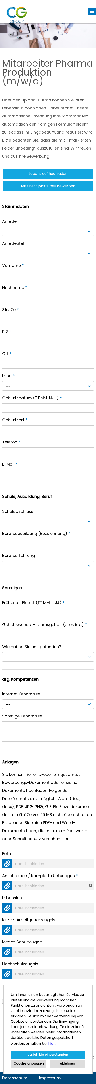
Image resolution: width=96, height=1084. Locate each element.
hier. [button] (52, 1043)
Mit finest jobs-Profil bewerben (48, 186)
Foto (6, 853)
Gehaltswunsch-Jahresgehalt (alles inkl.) (44, 624)
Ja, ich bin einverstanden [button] (48, 1054)
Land (8, 376)
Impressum (50, 1078)
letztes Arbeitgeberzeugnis (28, 920)
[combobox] (48, 231)
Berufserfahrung (18, 555)
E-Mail (9, 464)
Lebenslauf (13, 898)
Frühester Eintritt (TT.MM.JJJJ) (33, 602)
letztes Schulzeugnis (22, 942)
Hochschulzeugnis (20, 964)
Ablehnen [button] (67, 1063)
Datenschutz (14, 1078)
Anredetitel (13, 243)
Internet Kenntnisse (21, 694)
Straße (10, 309)
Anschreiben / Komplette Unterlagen (40, 875)
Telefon (11, 442)
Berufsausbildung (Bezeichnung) (36, 533)
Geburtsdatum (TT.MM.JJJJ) (32, 398)
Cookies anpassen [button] (29, 1063)
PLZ (6, 331)
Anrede (9, 221)
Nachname (14, 287)
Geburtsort (14, 420)
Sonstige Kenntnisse (22, 716)
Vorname (13, 265)
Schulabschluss (17, 511)
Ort (7, 354)
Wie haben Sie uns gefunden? (33, 646)
